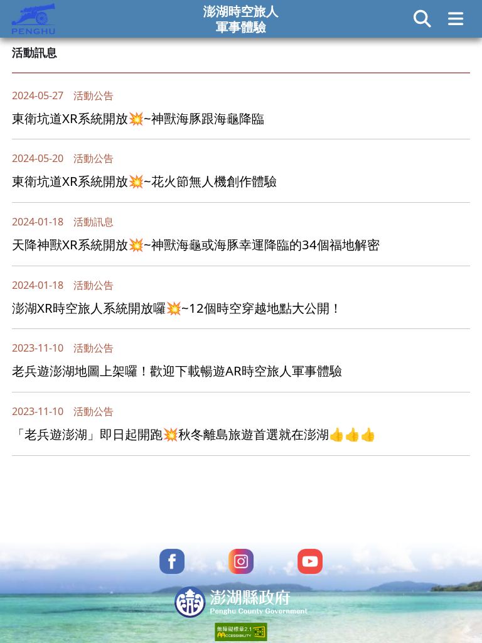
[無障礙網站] (241, 630)
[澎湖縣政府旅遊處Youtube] (310, 559)
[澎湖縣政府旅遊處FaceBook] (172, 559)
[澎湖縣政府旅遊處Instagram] (241, 559)
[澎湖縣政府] (241, 600)
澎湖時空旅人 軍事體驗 (241, 18)
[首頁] (33, 17)
